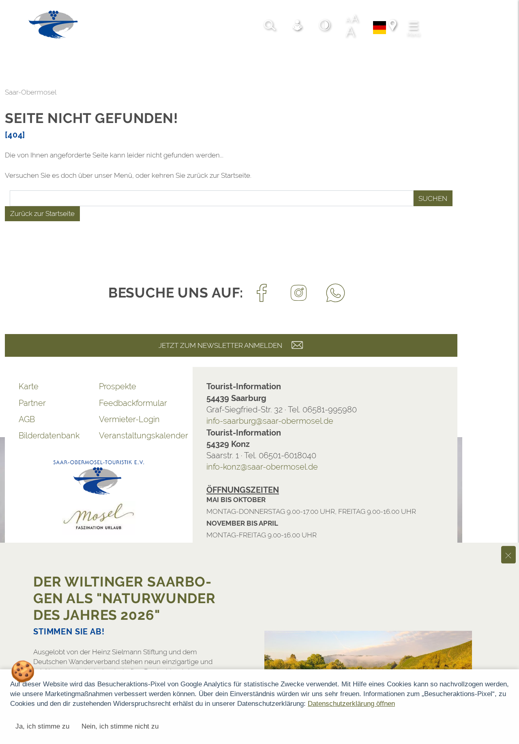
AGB (27, 419)
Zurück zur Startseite (42, 213)
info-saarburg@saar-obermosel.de (269, 421)
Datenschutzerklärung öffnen (351, 703)
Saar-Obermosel (30, 92)
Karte (29, 386)
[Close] (508, 534)
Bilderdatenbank (49, 435)
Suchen (432, 198)
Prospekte (117, 386)
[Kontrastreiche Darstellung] (325, 26)
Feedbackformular (133, 403)
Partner (32, 403)
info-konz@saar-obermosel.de (262, 467)
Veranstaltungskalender (139, 435)
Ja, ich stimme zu (42, 726)
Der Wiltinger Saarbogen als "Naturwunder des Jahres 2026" (124, 577)
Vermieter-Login (129, 419)
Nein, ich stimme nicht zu (120, 726)
